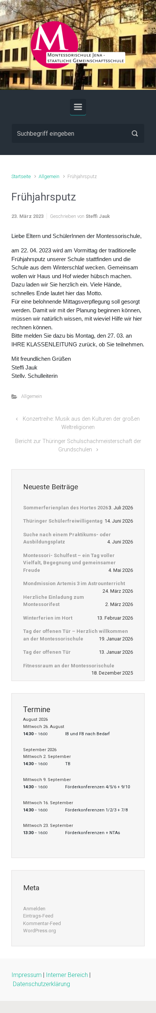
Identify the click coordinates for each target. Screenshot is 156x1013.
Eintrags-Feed (38, 916)
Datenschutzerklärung (41, 984)
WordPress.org (39, 930)
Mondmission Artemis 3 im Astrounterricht (74, 583)
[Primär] (78, 107)
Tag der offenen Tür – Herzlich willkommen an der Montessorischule (75, 635)
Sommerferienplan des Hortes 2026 (65, 507)
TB (67, 763)
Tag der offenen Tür (47, 652)
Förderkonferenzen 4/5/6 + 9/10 (97, 786)
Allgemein (49, 176)
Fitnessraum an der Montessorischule (68, 666)
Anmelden (34, 908)
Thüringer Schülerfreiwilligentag (63, 521)
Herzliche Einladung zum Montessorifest (53, 600)
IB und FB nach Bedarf (87, 733)
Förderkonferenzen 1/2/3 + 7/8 (96, 810)
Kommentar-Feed (42, 923)
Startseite (21, 176)
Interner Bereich (67, 975)
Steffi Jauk (98, 216)
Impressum (26, 975)
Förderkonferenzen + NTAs (92, 832)
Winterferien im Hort (47, 618)
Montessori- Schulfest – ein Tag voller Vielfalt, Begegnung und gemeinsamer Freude (69, 563)
